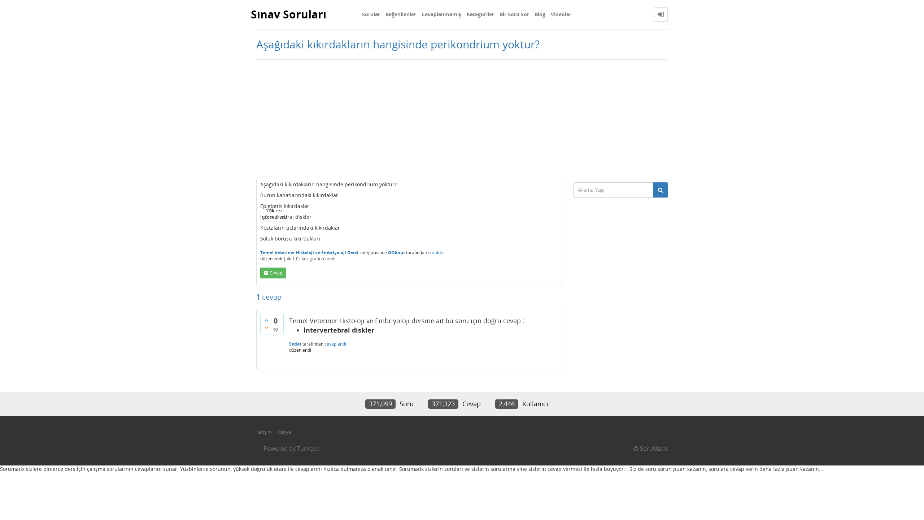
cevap (276, 273)
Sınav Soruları (288, 14)
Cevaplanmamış (441, 14)
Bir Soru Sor (514, 14)
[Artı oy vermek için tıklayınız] (266, 320)
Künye (284, 432)
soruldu (435, 253)
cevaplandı (335, 344)
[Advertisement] (462, 117)
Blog (540, 14)
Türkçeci (308, 448)
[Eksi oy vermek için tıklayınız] (266, 327)
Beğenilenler (400, 14)
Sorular (371, 14)
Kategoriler (480, 14)
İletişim (264, 432)
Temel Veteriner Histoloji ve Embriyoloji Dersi (309, 253)
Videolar (561, 14)
